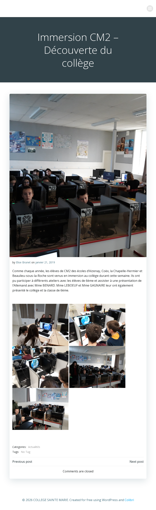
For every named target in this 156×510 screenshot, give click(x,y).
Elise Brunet (23, 262)
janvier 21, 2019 (45, 262)
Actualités (34, 447)
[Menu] (150, 8)
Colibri (129, 500)
